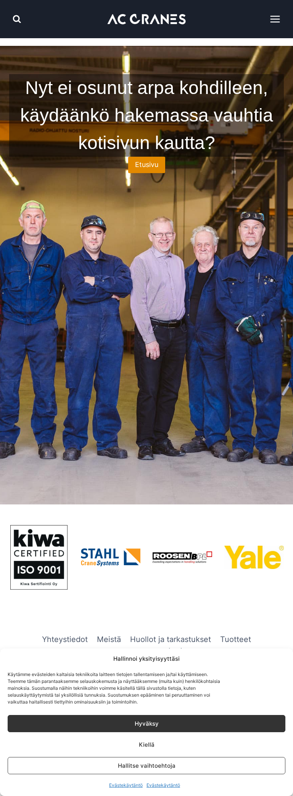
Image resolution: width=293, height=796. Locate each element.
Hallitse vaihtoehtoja (146, 765)
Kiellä (147, 744)
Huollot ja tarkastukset (170, 639)
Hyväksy (147, 723)
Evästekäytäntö (126, 785)
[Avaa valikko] (275, 19)
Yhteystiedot (65, 639)
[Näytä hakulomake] (17, 19)
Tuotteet (235, 639)
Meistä (109, 639)
